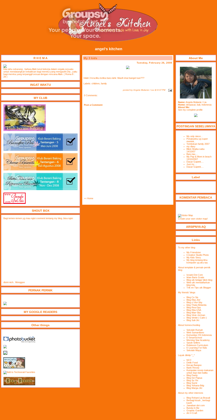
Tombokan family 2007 (198, 144)
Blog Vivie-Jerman (195, 315)
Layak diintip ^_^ (186, 355)
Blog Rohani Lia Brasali (198, 397)
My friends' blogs (186, 292)
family (104, 83)
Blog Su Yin (192, 380)
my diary (190, 146)
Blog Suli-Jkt (192, 320)
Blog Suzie (191, 383)
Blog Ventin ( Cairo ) (196, 317)
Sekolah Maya (193, 350)
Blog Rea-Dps (193, 307)
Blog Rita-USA (193, 310)
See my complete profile (190, 109)
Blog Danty (192, 375)
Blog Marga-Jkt (194, 388)
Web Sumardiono (195, 332)
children (96, 83)
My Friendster (193, 252)
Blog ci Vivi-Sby (194, 302)
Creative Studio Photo (197, 255)
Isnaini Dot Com (194, 275)
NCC (189, 360)
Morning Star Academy (198, 340)
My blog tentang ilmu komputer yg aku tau (197, 261)
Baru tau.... (192, 154)
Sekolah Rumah (194, 330)
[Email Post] (169, 90)
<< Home (88, 198)
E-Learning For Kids (196, 347)
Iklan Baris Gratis (195, 277)
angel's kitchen (108, 49)
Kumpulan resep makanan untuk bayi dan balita (199, 371)
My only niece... (194, 136)
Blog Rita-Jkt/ (193, 300)
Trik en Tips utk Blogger (198, 287)
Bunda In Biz (192, 408)
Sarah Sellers (193, 342)
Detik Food (192, 362)
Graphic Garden (194, 410)
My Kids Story (193, 257)
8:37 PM (161, 90)
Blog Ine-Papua (194, 378)
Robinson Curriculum (197, 345)
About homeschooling (189, 325)
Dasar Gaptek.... (195, 161)
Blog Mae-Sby (193, 312)
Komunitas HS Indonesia (199, 335)
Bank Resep (192, 367)
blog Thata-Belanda (196, 305)
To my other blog (186, 247)
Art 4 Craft (191, 413)
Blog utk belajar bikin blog (199, 280)
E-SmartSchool (194, 337)
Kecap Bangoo (194, 365)
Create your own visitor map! (193, 218)
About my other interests (190, 393)
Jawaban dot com (195, 405)
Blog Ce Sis (192, 297)
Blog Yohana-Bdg (195, 385)
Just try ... (191, 164)
